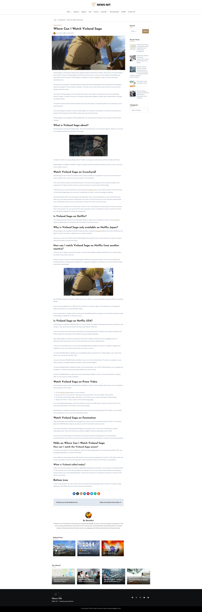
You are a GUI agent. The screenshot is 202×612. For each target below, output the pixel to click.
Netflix (97, 77)
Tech (90, 12)
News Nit (57, 598)
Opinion (83, 12)
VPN (113, 259)
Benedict (60, 33)
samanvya (60, 550)
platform (117, 220)
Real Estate (82, 577)
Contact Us (131, 12)
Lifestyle (104, 12)
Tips (55, 577)
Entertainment (114, 12)
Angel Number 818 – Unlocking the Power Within (110, 548)
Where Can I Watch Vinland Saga (77, 28)
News (69, 12)
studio (98, 231)
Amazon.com (64, 392)
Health (123, 12)
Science (96, 12)
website (90, 190)
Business (76, 12)
